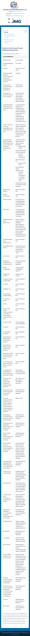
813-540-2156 (17, 11)
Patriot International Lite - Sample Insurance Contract (9, 36)
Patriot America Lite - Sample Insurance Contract (9, 41)
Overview (6, 30)
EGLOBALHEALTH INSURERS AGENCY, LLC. (15, 9)
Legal (12, 634)
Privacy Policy (17, 634)
